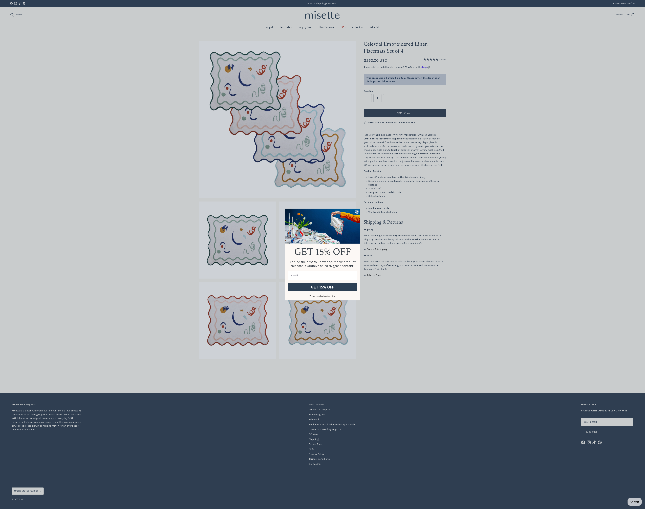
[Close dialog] (357, 211)
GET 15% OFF (322, 287)
